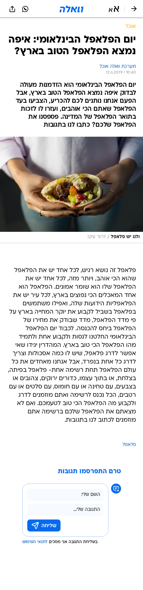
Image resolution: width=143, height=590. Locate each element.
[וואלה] (71, 9)
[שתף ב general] (12, 9)
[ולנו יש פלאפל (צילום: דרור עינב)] (71, 190)
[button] (114, 9)
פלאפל (129, 445)
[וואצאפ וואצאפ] (25, 9)
